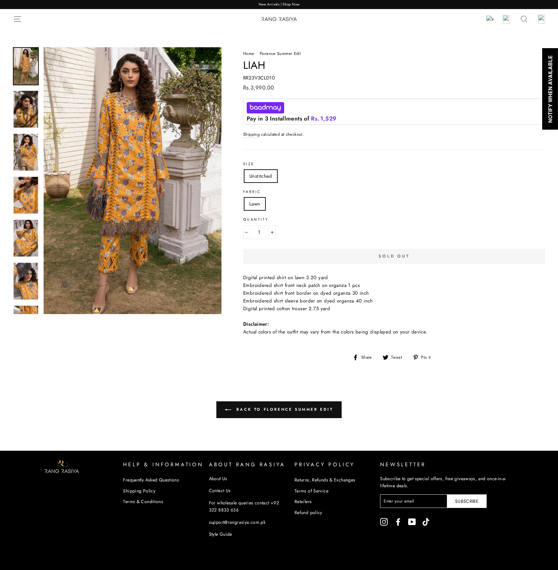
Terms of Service (311, 491)
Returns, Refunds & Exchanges (325, 480)
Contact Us (220, 490)
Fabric (252, 191)
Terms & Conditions (143, 501)
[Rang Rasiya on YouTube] (412, 522)
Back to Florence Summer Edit (283, 409)
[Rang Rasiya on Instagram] (384, 522)
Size (248, 163)
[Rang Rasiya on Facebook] (398, 522)
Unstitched (260, 176)
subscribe (467, 501)
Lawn (254, 203)
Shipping (251, 134)
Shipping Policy (139, 491)
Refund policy (308, 512)
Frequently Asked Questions (151, 480)
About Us (218, 478)
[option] (279, 4)
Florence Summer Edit (280, 53)
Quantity (255, 219)
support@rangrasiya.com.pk (237, 522)
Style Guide (220, 534)
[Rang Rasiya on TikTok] (426, 522)
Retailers (303, 501)
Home (248, 53)
